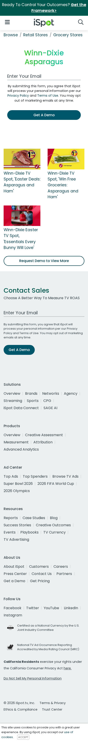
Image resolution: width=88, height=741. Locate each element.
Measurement (16, 442)
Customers (39, 566)
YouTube (51, 608)
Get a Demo (14, 581)
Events (10, 532)
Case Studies (34, 517)
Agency (70, 393)
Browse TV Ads (65, 476)
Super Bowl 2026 (18, 483)
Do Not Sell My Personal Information (33, 678)
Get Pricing (40, 581)
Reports (11, 517)
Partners (64, 573)
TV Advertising (16, 539)
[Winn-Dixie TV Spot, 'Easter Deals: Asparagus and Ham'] (22, 159)
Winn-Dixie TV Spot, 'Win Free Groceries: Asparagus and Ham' (63, 185)
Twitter (32, 608)
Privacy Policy (18, 95)
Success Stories (17, 525)
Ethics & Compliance (20, 709)
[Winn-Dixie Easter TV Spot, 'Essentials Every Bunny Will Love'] (22, 215)
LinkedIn (71, 608)
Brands (31, 393)
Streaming (13, 400)
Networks (50, 393)
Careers (60, 566)
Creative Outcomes (53, 525)
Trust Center (52, 709)
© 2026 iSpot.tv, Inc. (19, 703)
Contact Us (42, 573)
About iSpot (14, 566)
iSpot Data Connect (21, 407)
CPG (47, 400)
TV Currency (54, 532)
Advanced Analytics (21, 449)
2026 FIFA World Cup (55, 483)
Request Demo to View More (44, 260)
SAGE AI (50, 407)
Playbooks (29, 532)
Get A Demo (44, 115)
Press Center (15, 573)
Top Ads (11, 476)
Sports (33, 400)
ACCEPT (23, 737)
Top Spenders (35, 476)
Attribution (43, 442)
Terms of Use (47, 95)
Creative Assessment (44, 435)
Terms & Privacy (52, 703)
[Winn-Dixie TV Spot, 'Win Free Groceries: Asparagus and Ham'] (66, 159)
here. (68, 668)
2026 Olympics (17, 490)
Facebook (12, 608)
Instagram (13, 615)
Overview (12, 393)
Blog (54, 517)
